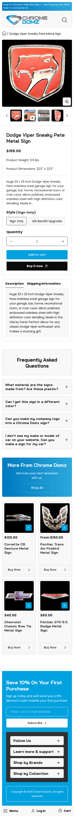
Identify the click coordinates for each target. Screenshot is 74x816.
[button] (64, 811)
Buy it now (35, 266)
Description (14, 284)
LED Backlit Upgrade (47, 221)
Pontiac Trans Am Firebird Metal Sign (52, 548)
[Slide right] (67, 115)
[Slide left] (6, 115)
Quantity (14, 232)
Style (21, 212)
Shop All (37, 488)
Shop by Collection (30, 773)
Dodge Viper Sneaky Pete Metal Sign (35, 34)
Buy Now (14, 570)
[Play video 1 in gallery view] (30, 115)
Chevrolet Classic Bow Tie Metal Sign (17, 626)
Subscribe (35, 723)
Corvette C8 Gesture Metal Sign (16, 548)
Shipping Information (44, 284)
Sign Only (16, 221)
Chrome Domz (43, 791)
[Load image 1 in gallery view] (16, 115)
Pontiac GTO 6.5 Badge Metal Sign (54, 626)
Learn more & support (33, 751)
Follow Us (22, 740)
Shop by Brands (28, 762)
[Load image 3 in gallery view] (57, 115)
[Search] (64, 20)
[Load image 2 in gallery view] (44, 115)
